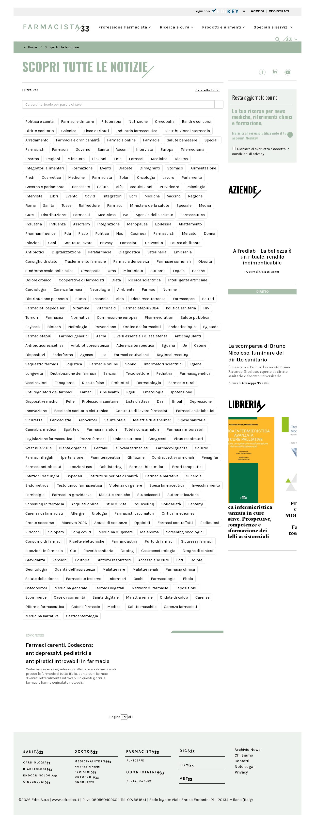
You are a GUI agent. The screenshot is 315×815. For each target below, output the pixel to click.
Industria (33, 224)
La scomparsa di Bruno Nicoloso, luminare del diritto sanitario (256, 353)
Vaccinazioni (36, 382)
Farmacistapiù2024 (140, 308)
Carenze (202, 597)
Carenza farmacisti (180, 606)
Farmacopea (184, 298)
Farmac (148, 289)
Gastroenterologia (82, 616)
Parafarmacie (99, 252)
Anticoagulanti (188, 336)
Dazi (161, 401)
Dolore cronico (38, 280)
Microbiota (133, 270)
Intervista (144, 149)
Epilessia (163, 224)
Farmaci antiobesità (43, 466)
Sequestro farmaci (41, 364)
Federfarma (62, 354)
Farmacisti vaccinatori (134, 513)
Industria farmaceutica (136, 130)
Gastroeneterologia (158, 550)
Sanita (48, 205)
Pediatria (164, 373)
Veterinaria (156, 252)
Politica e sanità (39, 121)
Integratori (112, 196)
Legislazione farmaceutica (48, 438)
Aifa (119, 186)
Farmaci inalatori (102, 429)
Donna (209, 233)
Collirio (201, 448)
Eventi (105, 168)
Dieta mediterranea (148, 298)
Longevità (34, 373)
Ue (184, 345)
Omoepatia (90, 270)
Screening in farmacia (44, 504)
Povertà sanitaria (98, 550)
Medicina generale (70, 588)
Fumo (80, 298)
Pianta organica (73, 448)
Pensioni (60, 560)
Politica (102, 233)
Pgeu (130, 392)
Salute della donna (42, 578)
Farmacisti (35, 149)
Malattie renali (145, 569)
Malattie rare (113, 569)
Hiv (206, 308)
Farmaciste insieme (83, 578)
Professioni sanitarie (100, 401)
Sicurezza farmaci (197, 541)
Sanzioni (111, 373)
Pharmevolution (159, 317)
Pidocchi (33, 532)
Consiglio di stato (41, 261)
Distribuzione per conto (46, 298)
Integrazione (108, 224)
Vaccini (122, 149)
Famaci (86, 392)
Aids (120, 298)
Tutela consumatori (142, 429)
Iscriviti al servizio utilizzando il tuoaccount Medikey (260, 135)
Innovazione (36, 410)
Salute (103, 186)
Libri (54, 196)
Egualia (168, 345)
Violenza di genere (125, 485)
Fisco (83, 233)
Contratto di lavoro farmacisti (142, 410)
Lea (103, 354)
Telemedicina (192, 149)
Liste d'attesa (137, 401)
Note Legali (245, 766)
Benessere (81, 186)
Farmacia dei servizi (131, 261)
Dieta (116, 280)
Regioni (53, 158)
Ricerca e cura (175, 26)
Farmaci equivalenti (131, 354)
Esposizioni (185, 588)
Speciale (183, 205)
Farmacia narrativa (161, 476)
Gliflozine (135, 457)
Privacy (106, 242)
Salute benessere (182, 140)
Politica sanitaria (181, 308)
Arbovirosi (88, 420)
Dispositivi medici (42, 401)
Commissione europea (117, 317)
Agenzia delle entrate (154, 214)
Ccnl (52, 242)
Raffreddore (89, 205)
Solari (124, 177)
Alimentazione (203, 168)
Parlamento (192, 177)
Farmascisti (163, 233)
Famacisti (129, 242)
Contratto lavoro (78, 242)
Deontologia (36, 569)
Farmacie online (103, 364)
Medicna (152, 196)
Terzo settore (137, 373)
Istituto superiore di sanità (114, 476)
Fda (67, 233)
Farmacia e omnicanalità (78, 140)
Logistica (73, 364)
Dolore (196, 560)
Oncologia (146, 177)
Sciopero (56, 532)
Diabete (125, 168)
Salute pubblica (195, 317)
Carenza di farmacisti (44, 513)
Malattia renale (139, 597)
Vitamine (81, 308)
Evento (71, 196)
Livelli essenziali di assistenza (140, 336)
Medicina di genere (115, 532)
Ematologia (153, 392)
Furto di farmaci (159, 541)
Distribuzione (53, 214)
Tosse (66, 205)
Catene (200, 345)
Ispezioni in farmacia (44, 550)
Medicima (107, 214)
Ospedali (74, 476)
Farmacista (102, 177)
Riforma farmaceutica (44, 606)
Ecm (133, 196)
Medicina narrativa (42, 616)
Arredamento (36, 140)
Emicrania (183, 252)
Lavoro (168, 177)
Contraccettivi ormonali (173, 457)
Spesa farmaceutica (166, 485)
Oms (112, 270)
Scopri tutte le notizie (62, 47)
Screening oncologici (185, 532)
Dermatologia (148, 382)
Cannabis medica (40, 429)
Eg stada (211, 326)
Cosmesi (138, 233)
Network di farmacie (150, 588)
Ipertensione (72, 457)
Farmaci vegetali (109, 588)
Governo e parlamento (44, 186)
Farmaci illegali (39, 457)
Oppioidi (142, 522)
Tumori (31, 317)
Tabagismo (65, 382)
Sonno (130, 364)
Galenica (68, 130)
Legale (179, 270)
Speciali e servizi (272, 26)
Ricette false (93, 382)
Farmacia (60, 149)
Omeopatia (164, 121)
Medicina (159, 158)
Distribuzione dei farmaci (73, 373)
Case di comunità (69, 597)
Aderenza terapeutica (135, 345)
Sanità (103, 149)
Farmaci (136, 158)
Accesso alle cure (153, 560)
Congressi (157, 438)
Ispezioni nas (80, 466)
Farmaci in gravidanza (72, 494)
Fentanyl (195, 504)
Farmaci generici (74, 336)
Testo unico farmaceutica (79, 485)
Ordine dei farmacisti (142, 326)
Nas (119, 233)
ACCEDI (257, 11)
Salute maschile (142, 606)
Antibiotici (34, 252)
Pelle (70, 401)
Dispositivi (35, 354)
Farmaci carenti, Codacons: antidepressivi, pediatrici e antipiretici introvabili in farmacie (68, 653)
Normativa (80, 317)
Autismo (158, 270)
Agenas (86, 354)
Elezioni (99, 158)
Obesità (205, 261)
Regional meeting (173, 354)
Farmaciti (81, 214)
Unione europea (127, 438)
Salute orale (115, 420)
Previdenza (169, 186)
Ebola (188, 578)
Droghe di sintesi (198, 550)
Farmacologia (163, 578)
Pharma (32, 158)
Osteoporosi (36, 588)
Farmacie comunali (174, 261)
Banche (198, 270)
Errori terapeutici (187, 466)
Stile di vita (116, 504)
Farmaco (115, 205)
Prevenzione (105, 326)
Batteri (208, 298)
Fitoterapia (111, 121)
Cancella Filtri (207, 90)
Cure (29, 214)
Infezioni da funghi (42, 476)
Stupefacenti (148, 494)
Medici (205, 205)
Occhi (138, 578)
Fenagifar (210, 457)
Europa (166, 149)
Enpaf (177, 401)
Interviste (33, 196)
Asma (101, 336)
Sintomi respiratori (114, 560)
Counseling (144, 504)
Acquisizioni (141, 186)
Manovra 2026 (74, 522)
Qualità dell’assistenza (75, 569)
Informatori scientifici (163, 364)
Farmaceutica (192, 214)
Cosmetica (51, 177)
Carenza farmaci (68, 289)
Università (154, 242)
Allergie (77, 513)
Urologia (99, 513)
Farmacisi (54, 317)
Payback (32, 326)
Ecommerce (36, 597)
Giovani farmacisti (132, 448)
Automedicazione (183, 494)
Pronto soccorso (39, 522)
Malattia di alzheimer (152, 420)
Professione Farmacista (123, 26)
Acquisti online (84, 504)
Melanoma (149, 532)
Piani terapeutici (105, 457)
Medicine (76, 177)
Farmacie (151, 140)
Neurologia (100, 289)
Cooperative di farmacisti (81, 280)
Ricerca (181, 158)
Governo (83, 149)
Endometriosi (37, 485)
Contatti (242, 761)
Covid (90, 196)
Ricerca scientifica (144, 280)
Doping (127, 550)
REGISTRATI (279, 11)
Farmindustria (124, 541)
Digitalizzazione (66, 252)
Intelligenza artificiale (187, 280)
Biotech (54, 326)
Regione (195, 196)
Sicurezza (34, 420)
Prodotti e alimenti (222, 26)
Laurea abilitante (185, 242)
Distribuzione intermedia (187, 130)
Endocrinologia (182, 326)
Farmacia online (121, 140)
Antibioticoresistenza (90, 345)
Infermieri (117, 578)
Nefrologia (77, 326)
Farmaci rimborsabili (186, 429)
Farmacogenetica (195, 373)
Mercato (189, 233)
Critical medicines (178, 513)
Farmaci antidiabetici (195, 410)
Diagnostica (129, 252)
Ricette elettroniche (86, 541)
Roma (30, 205)
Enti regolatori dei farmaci (48, 392)
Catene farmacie (85, 606)
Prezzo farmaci (92, 438)
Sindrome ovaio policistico (49, 270)
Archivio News (247, 749)
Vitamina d (106, 308)
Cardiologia (35, 289)
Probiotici (120, 382)
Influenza (57, 224)
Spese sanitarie (191, 420)
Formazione (82, 168)
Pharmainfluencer (41, 233)
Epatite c (71, 429)
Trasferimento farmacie (85, 261)
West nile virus (38, 448)
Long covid (81, 532)
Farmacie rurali (182, 382)
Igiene (195, 364)
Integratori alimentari (44, 168)
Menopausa (137, 224)
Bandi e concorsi (196, 121)
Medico (114, 606)
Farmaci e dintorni (77, 121)
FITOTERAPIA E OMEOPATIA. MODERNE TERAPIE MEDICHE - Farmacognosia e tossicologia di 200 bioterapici (262, 521)
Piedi (29, 177)
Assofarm (81, 224)
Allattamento (190, 224)
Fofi (179, 560)
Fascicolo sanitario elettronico (81, 410)
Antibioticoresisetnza (44, 345)
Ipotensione (181, 392)
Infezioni (33, 242)
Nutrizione (138, 121)
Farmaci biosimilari (147, 466)
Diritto (262, 292)
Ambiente (125, 289)
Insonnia (101, 298)
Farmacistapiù (38, 336)
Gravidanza (35, 560)
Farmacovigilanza (172, 448)
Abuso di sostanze (110, 522)
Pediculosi (209, 522)
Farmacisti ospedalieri (45, 308)
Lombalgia (35, 494)
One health (109, 392)
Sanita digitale (106, 597)
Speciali (212, 140)
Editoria (82, 560)
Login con (202, 11)
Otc (73, 550)
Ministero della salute (149, 205)
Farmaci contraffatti (175, 522)
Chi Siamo (244, 755)
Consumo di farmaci (43, 541)
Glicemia (194, 476)
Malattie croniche (114, 494)
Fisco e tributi (96, 130)
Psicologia (196, 186)
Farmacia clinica (180, 569)
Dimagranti (150, 168)
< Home (30, 47)
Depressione (200, 401)
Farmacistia (60, 420)
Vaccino (174, 196)
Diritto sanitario (39, 130)
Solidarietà (171, 504)
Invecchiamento (206, 485)
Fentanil (101, 448)
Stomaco (175, 168)
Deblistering (110, 466)
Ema (118, 158)
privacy (258, 154)
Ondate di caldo (174, 597)
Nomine (169, 289)
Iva (125, 214)
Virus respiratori (188, 438)
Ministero (76, 158)
